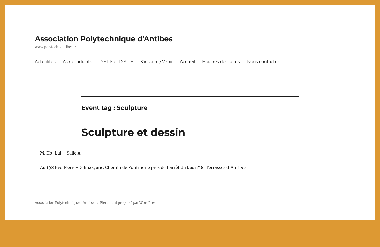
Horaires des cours (221, 61)
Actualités (45, 61)
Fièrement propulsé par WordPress (128, 202)
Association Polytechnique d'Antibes (104, 38)
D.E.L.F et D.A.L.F (116, 61)
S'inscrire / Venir (156, 61)
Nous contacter (263, 61)
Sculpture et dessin (133, 132)
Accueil (187, 61)
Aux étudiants (77, 61)
